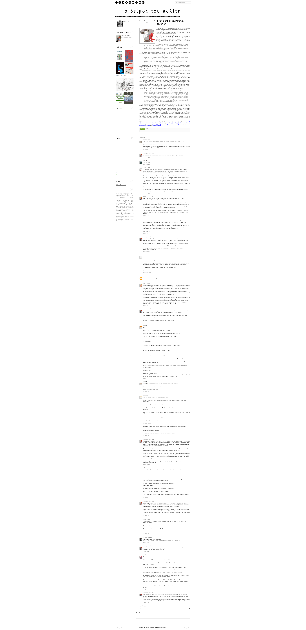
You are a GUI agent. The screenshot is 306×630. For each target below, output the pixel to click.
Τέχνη (132, 214)
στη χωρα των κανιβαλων (123, 20)
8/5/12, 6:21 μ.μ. (146, 149)
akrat (144, 254)
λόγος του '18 (126, 21)
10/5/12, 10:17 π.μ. (147, 551)
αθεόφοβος (145, 139)
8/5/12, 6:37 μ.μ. (146, 157)
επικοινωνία (172, 16)
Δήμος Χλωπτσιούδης (120, 172)
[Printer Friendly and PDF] (142, 129)
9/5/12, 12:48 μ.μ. (147, 391)
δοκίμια (137, 16)
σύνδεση (177, 16)
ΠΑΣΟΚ (117, 210)
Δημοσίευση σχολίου (143, 606)
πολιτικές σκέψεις (158, 129)
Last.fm (136, 2)
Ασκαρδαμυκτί (146, 537)
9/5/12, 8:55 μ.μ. (146, 497)
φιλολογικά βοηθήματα (164, 16)
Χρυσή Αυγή (127, 213)
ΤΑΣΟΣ (144, 554)
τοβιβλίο (117, 207)
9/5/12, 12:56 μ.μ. (147, 435)
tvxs (132, 195)
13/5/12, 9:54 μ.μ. (147, 602)
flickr (133, 2)
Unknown (145, 276)
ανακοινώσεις (121, 217)
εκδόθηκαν (127, 16)
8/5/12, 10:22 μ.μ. (147, 215)
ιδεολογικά (126, 214)
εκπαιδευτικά (119, 200)
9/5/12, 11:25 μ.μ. (147, 542)
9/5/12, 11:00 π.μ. (147, 280)
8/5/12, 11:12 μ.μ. (147, 233)
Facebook (119, 2)
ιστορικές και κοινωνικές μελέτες (146, 16)
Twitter (123, 2)
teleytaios (145, 219)
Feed (116, 2)
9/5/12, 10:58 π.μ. (147, 272)
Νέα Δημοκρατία (120, 204)
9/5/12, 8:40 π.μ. (146, 251)
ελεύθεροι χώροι (127, 210)
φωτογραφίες (120, 219)
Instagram (140, 2)
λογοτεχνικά (156, 16)
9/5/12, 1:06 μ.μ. (146, 464)
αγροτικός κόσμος (121, 216)
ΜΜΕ (129, 209)
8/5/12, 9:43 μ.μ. (146, 193)
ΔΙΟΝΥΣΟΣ (145, 283)
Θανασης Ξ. (145, 167)
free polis (127, 219)
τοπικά (129, 203)
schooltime (124, 207)
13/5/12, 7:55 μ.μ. (147, 589)
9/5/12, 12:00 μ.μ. (147, 305)
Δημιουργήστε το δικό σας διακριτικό (122, 175)
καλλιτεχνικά (118, 212)
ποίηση (131, 197)
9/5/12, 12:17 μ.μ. (147, 322)
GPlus (126, 2)
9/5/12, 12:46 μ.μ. (147, 378)
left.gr (132, 219)
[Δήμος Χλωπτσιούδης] (116, 174)
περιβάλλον (127, 212)
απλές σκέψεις (119, 203)
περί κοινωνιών (124, 199)
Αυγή (132, 216)
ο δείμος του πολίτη (153, 11)
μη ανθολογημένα (129, 217)
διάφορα (131, 204)
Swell (144, 160)
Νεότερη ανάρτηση (140, 608)
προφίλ (121, 16)
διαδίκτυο (121, 206)
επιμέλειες (132, 16)
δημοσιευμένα (121, 195)
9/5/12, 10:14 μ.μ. (147, 515)
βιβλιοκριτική (122, 209)
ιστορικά (131, 207)
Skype (143, 2)
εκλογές (152, 129)
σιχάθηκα (119, 220)
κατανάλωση (118, 214)
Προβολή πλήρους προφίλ (126, 37)
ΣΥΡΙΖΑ (128, 216)
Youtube (130, 2)
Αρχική (117, 16)
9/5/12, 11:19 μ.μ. (147, 533)
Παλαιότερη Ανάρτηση (189, 608)
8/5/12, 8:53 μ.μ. (146, 164)
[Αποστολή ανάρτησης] (147, 128)
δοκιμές (123, 197)
